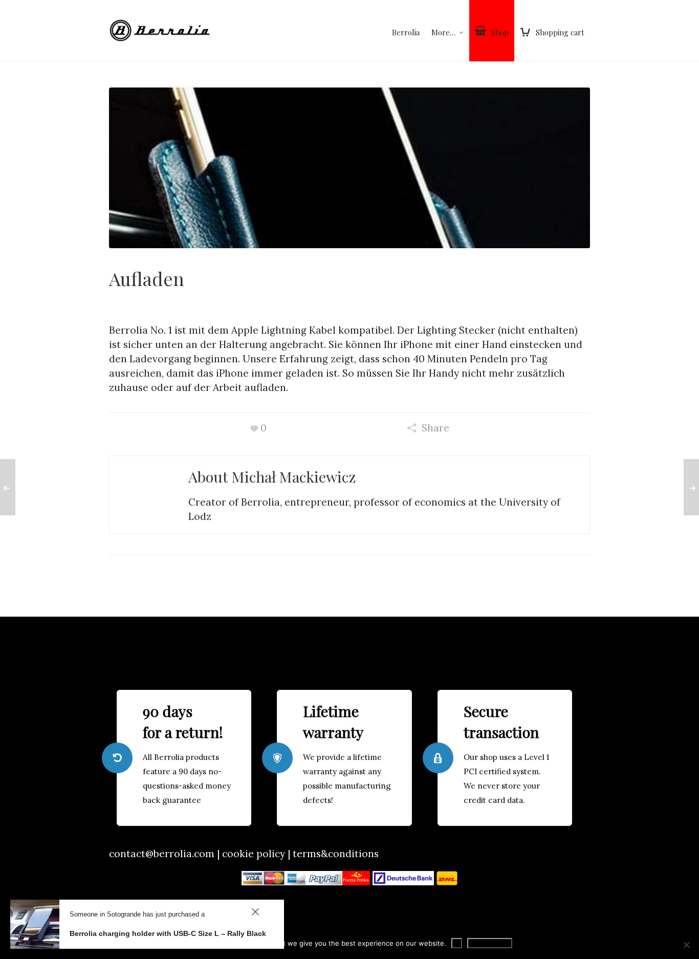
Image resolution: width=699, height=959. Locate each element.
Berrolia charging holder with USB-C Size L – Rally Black (168, 933)
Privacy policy (489, 943)
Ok (456, 943)
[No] (686, 945)
